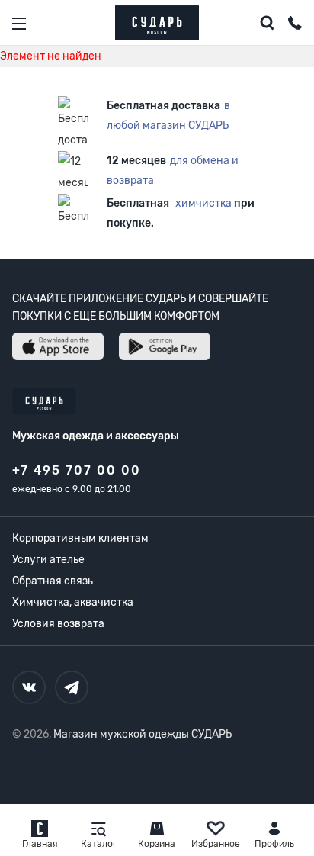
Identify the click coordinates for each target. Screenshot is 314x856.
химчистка (203, 203)
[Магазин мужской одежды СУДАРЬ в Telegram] (71, 687)
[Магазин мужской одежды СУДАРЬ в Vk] (29, 687)
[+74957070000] (295, 25)
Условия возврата (58, 623)
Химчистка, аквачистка (72, 602)
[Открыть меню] (19, 24)
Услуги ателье (48, 559)
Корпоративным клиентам (80, 538)
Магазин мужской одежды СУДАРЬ (142, 734)
